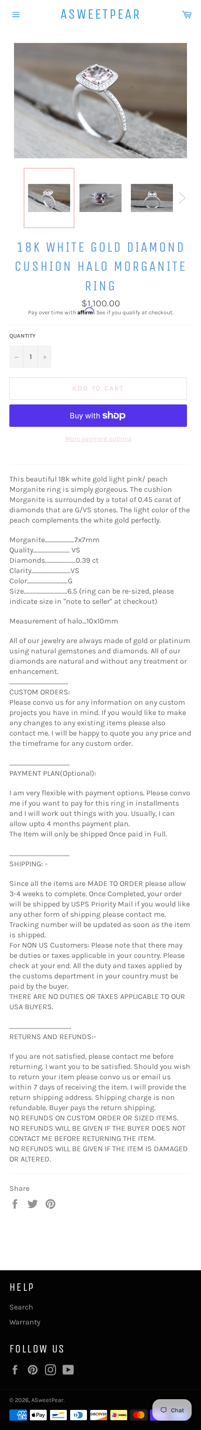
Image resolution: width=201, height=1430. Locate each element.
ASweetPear (100, 14)
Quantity (22, 336)
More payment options (98, 439)
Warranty (24, 1321)
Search (21, 1307)
